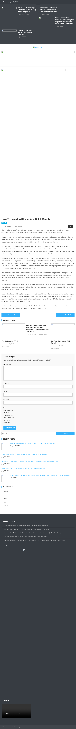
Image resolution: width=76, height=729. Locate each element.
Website (6, 400)
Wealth (4, 223)
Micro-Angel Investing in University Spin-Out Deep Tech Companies (27, 10)
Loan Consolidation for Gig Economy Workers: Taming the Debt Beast (48, 10)
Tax (5, 502)
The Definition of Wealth (10, 341)
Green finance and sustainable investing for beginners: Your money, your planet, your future (64, 21)
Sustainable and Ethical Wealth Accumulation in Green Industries (25, 536)
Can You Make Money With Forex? (60, 342)
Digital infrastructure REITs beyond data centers (25, 32)
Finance (6, 491)
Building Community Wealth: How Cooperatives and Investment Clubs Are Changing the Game (37, 328)
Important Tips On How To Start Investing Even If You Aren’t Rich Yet (66, 315)
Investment (7, 495)
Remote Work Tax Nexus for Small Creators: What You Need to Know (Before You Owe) (32, 533)
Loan (5, 498)
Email (5, 392)
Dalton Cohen (43, 334)
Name (6, 384)
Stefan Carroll (18, 226)
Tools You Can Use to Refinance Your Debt (12, 315)
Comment (7, 364)
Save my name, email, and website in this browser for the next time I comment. (8, 416)
